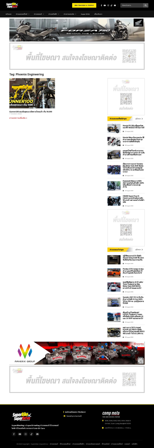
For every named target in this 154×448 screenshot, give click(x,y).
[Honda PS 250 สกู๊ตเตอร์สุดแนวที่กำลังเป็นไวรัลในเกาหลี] (114, 128)
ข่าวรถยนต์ (38, 14)
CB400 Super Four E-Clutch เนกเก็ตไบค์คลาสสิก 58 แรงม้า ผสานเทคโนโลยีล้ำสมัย (133, 199)
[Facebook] (14, 434)
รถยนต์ (127, 444)
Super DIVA (85, 14)
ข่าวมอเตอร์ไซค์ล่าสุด (118, 118)
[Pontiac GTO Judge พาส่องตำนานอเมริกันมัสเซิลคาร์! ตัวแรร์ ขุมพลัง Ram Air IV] (114, 273)
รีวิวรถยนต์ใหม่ (65, 444)
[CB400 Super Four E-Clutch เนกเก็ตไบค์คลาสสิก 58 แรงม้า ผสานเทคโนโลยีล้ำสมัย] (114, 201)
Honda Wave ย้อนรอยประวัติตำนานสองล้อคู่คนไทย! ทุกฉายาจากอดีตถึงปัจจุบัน (133, 139)
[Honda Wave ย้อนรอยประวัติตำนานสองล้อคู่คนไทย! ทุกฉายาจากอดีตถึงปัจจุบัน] (114, 141)
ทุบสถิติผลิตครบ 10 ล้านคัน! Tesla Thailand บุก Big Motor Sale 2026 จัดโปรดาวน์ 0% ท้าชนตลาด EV (133, 285)
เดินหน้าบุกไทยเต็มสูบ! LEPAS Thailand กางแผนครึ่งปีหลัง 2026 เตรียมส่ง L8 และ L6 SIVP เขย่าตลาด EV (133, 315)
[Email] (37, 434)
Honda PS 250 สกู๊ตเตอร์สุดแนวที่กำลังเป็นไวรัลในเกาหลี (133, 127)
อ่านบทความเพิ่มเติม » (18, 118)
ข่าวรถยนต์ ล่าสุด (117, 249)
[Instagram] (25, 434)
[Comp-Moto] (111, 414)
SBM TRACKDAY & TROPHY (84, 5)
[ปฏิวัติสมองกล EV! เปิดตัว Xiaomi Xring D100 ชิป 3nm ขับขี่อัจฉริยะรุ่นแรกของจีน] (114, 259)
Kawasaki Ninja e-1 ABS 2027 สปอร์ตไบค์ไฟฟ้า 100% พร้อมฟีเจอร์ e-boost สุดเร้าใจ (133, 184)
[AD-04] (126, 96)
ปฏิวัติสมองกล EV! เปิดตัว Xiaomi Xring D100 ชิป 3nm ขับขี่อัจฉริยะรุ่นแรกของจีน (133, 258)
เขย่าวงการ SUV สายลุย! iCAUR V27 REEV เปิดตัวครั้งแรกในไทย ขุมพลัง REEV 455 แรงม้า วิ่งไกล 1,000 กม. (134, 330)
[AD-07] (77, 56)
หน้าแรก (8, 14)
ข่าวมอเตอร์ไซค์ (21, 14)
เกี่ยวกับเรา (98, 14)
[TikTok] (31, 434)
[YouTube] (19, 434)
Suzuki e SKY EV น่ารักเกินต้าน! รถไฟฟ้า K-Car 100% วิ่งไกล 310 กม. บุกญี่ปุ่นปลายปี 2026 (133, 300)
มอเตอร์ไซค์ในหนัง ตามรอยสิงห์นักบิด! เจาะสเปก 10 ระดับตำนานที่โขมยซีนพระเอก (134, 153)
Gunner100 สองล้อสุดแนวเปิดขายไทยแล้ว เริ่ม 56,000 (30, 112)
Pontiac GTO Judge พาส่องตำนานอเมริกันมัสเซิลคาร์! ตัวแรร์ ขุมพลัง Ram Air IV (133, 271)
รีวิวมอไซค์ (105, 444)
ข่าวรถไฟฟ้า (52, 14)
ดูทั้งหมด (138, 119)
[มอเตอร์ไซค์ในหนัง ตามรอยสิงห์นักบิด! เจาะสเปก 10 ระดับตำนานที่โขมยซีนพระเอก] (114, 154)
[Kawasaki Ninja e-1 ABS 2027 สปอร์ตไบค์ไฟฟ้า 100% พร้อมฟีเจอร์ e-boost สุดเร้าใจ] (114, 186)
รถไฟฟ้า (134, 444)
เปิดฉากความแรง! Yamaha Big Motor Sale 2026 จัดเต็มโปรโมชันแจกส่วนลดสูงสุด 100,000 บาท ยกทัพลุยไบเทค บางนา (133, 168)
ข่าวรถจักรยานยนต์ (93, 444)
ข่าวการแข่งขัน (69, 14)
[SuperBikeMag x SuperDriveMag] (22, 416)
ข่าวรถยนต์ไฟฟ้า (78, 444)
